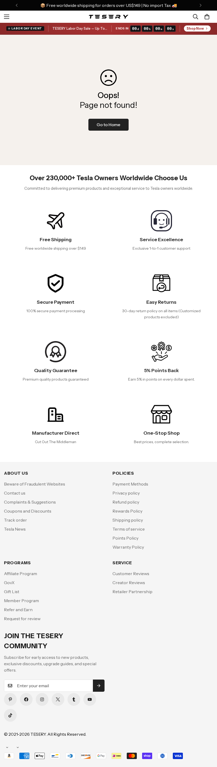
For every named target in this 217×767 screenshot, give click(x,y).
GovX (9, 582)
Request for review (22, 618)
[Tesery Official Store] (108, 16)
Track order (15, 520)
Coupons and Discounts (27, 511)
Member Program (21, 600)
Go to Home (108, 124)
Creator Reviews (128, 582)
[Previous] (16, 5)
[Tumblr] (73, 699)
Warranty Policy (128, 547)
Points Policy (125, 538)
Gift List (11, 591)
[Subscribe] (99, 686)
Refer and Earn (18, 609)
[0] (207, 17)
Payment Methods (130, 484)
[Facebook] (26, 699)
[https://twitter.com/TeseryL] (58, 699)
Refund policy (125, 502)
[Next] (200, 5)
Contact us (14, 493)
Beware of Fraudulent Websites (34, 484)
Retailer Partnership (132, 591)
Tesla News (15, 529)
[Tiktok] (10, 715)
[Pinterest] (10, 699)
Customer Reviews (130, 573)
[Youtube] (89, 699)
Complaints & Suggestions (30, 502)
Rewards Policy (127, 511)
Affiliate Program (20, 573)
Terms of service (128, 529)
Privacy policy (126, 493)
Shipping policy (127, 520)
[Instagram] (42, 699)
